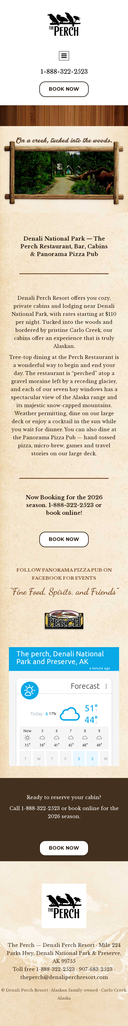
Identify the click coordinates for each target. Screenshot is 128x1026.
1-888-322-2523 (64, 71)
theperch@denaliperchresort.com (64, 977)
